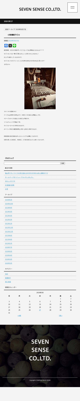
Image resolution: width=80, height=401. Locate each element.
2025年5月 (8, 200)
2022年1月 (8, 223)
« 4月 (19, 316)
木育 (6, 189)
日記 (6, 274)
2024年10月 (9, 204)
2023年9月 (8, 208)
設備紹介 (8, 278)
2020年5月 (8, 251)
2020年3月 (8, 259)
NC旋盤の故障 (9, 185)
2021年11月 (9, 231)
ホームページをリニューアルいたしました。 (19, 177)
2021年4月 (8, 239)
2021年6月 (8, 235)
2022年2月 (8, 220)
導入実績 (8, 282)
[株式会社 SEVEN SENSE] (40, 9)
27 (40, 310)
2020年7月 (8, 247)
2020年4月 (8, 255)
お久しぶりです (10, 181)
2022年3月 (8, 216)
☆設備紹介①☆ (14, 34)
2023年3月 (8, 212)
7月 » (60, 316)
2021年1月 (8, 243)
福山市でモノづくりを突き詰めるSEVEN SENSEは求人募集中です (26, 173)
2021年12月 (9, 227)
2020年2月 (8, 263)
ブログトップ (9, 158)
